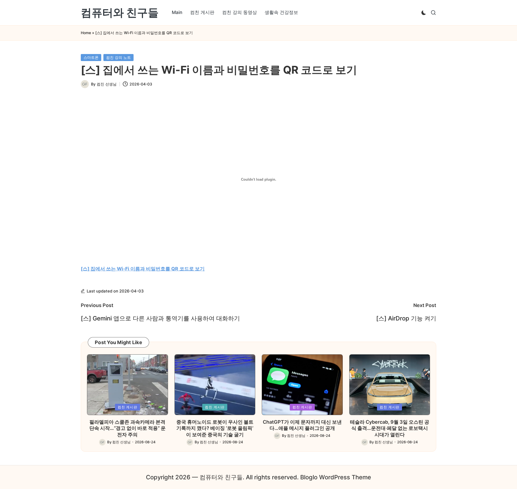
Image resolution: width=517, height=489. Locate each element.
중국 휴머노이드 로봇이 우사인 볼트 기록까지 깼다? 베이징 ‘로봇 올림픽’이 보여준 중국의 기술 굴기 (214, 428)
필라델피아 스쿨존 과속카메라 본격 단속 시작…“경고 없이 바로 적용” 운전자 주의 (127, 428)
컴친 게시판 (127, 407)
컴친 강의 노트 (118, 57)
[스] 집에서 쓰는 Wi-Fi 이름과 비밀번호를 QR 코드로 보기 (143, 269)
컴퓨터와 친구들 (120, 13)
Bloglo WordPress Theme (335, 477)
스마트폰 (91, 57)
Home (86, 32)
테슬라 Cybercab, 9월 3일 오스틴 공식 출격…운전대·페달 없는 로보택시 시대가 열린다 (389, 428)
